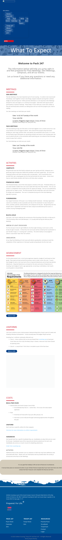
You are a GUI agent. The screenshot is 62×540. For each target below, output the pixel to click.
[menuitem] (8, 14)
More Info (11, 316)
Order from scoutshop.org (13, 446)
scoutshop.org (42, 339)
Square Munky (33, 538)
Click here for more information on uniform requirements (21, 430)
